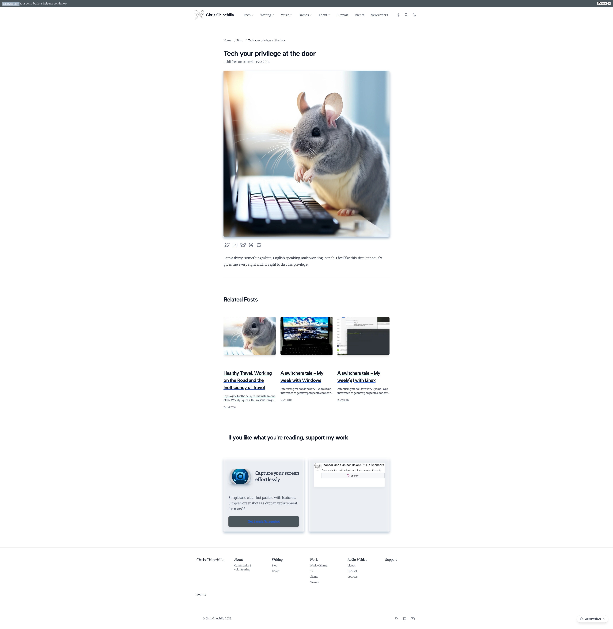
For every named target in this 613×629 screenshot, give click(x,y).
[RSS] (397, 619)
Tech (247, 15)
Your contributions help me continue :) (43, 3)
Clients (314, 576)
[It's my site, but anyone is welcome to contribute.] (604, 3)
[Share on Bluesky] (243, 245)
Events (359, 15)
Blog (239, 40)
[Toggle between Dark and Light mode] (398, 15)
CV (311, 571)
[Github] (405, 619)
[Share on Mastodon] (259, 245)
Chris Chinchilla (210, 560)
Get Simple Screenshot (264, 521)
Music (285, 15)
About (322, 15)
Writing (265, 15)
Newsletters (379, 15)
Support (342, 15)
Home (227, 40)
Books (275, 571)
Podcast (352, 571)
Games (304, 15)
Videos (352, 565)
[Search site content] (406, 15)
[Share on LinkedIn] (235, 245)
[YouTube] (413, 619)
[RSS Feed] (414, 15)
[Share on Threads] (251, 245)
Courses (353, 576)
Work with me (318, 565)
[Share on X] (227, 245)
